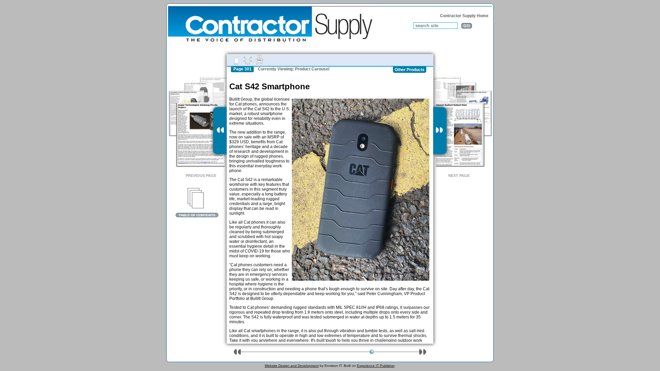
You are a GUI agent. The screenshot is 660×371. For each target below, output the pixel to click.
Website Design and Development (292, 366)
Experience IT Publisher (375, 366)
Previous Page (201, 175)
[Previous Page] (220, 131)
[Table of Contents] (196, 202)
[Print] (259, 60)
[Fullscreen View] (247, 60)
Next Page (459, 175)
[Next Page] (440, 131)
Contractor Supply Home (464, 15)
